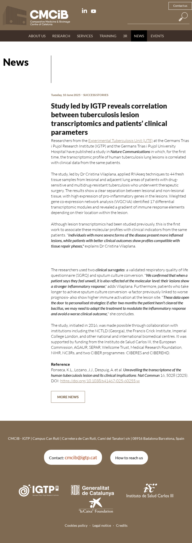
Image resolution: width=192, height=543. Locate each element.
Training (108, 36)
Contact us (180, 6)
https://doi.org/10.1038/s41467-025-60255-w (100, 380)
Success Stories (95, 95)
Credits (122, 525)
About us (37, 36)
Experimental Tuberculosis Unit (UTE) (120, 140)
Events (157, 36)
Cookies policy (76, 525)
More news (68, 397)
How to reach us (129, 457)
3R (125, 36)
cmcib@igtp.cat (81, 457)
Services (85, 36)
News (139, 36)
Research (61, 36)
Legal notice (101, 525)
